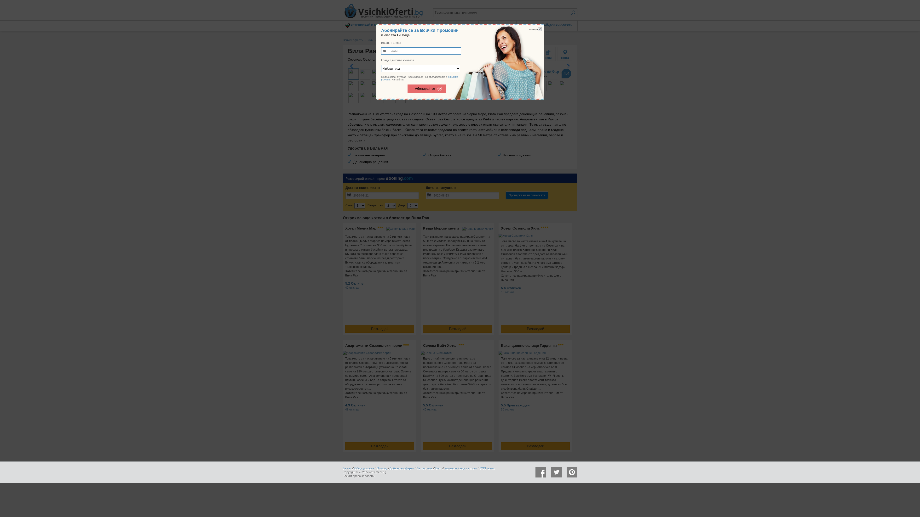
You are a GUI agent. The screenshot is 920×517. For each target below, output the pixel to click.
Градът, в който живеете (397, 60)
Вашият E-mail (391, 43)
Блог (438, 468)
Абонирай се (425, 88)
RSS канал (487, 468)
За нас (347, 468)
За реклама (424, 468)
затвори (533, 29)
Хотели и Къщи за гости (460, 468)
